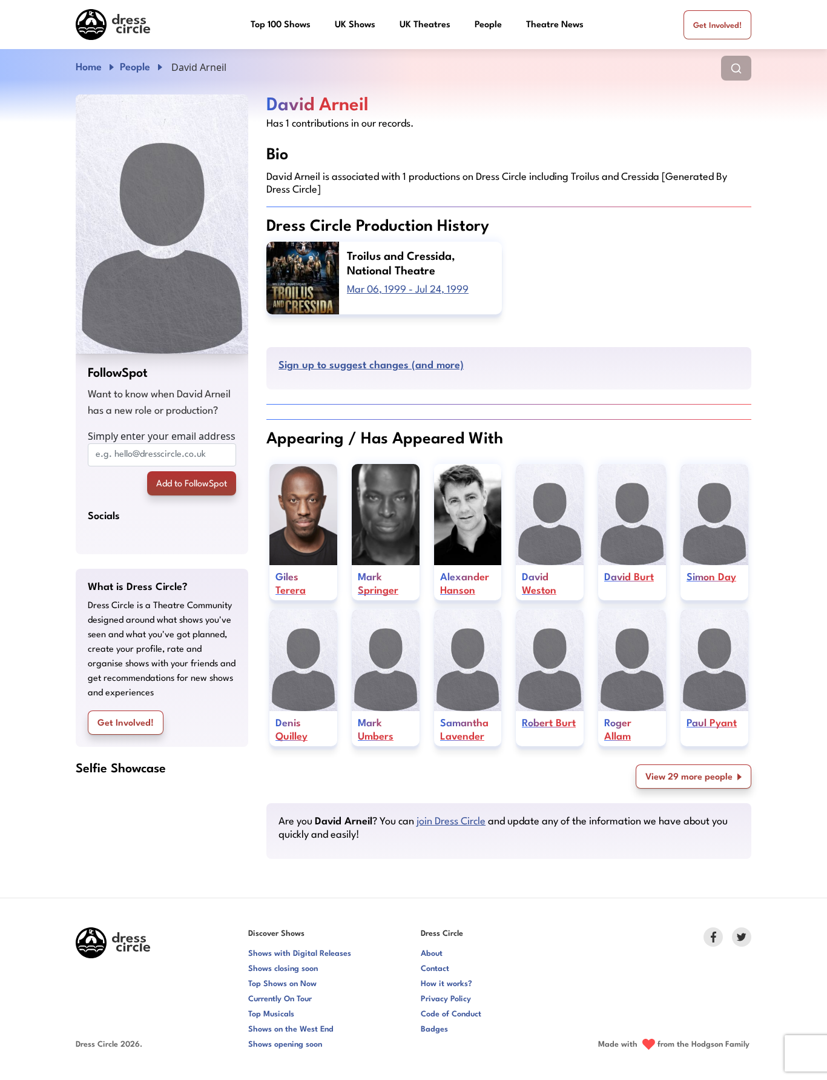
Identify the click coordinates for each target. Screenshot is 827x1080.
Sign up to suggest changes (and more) (371, 365)
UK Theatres (425, 25)
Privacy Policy (446, 999)
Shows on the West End (291, 1029)
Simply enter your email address (162, 436)
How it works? (446, 984)
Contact (435, 969)
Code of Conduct (451, 1014)
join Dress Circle (451, 822)
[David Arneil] (162, 224)
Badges (434, 1029)
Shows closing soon (283, 969)
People (488, 25)
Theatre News (555, 25)
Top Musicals (271, 1014)
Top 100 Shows (281, 25)
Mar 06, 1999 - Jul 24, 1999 (408, 290)
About (432, 954)
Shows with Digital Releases (299, 954)
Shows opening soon (285, 1045)
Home (89, 67)
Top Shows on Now (282, 984)
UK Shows (355, 25)
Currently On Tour (280, 999)
